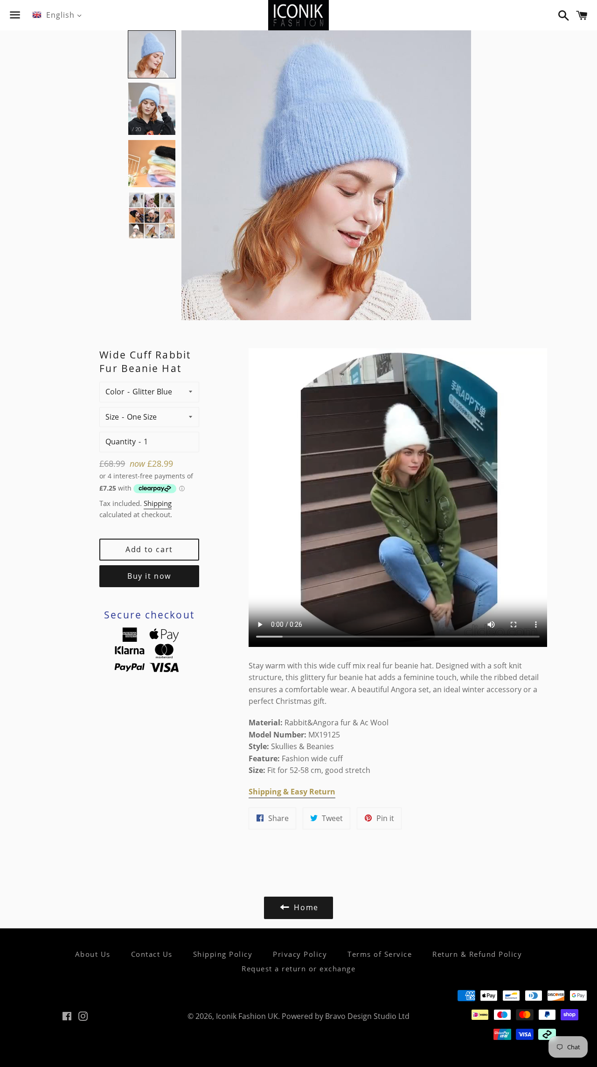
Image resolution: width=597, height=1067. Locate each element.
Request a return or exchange (298, 968)
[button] (152, 54)
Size (112, 417)
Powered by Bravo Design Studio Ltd (346, 1016)
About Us (93, 954)
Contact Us (152, 954)
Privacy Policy (300, 954)
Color (115, 391)
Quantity (120, 441)
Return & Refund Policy (477, 954)
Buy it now (149, 576)
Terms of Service (379, 954)
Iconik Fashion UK (247, 1016)
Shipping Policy (223, 954)
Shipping (158, 503)
